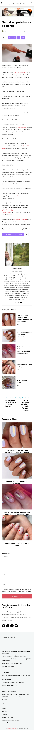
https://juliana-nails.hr (17, 271)
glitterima (5, 210)
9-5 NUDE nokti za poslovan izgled (12, 697)
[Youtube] (21, 302)
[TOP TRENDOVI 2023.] (8, 382)
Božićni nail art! (6, 680)
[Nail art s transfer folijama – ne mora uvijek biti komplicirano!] (8, 351)
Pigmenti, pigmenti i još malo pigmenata (24, 334)
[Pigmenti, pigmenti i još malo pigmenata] (8, 335)
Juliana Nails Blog (12, 728)
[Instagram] (15, 302)
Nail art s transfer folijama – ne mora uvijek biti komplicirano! (24, 350)
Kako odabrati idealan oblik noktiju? (13, 682)
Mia (18, 324)
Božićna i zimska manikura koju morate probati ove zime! (16, 676)
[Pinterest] (18, 37)
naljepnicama (13, 210)
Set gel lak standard (20, 219)
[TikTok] (18, 302)
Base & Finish (21, 127)
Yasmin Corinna (11, 31)
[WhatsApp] (23, 37)
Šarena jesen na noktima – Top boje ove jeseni (16, 694)
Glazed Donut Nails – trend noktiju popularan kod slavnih (24, 318)
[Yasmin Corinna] (3, 31)
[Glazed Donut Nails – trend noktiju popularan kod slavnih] (8, 319)
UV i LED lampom (19, 72)
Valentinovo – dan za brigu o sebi (24, 365)
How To (11, 33)
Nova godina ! (6, 672)
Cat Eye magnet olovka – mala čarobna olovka (25, 405)
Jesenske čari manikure (9, 691)
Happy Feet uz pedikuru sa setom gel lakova (10, 403)
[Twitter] (14, 37)
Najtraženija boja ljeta (8, 703)
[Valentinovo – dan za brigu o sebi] (8, 367)
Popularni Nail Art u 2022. (10, 685)
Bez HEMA (5, 700)
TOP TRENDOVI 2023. (23, 381)
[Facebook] (10, 37)
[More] (27, 234)
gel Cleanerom (19, 196)
